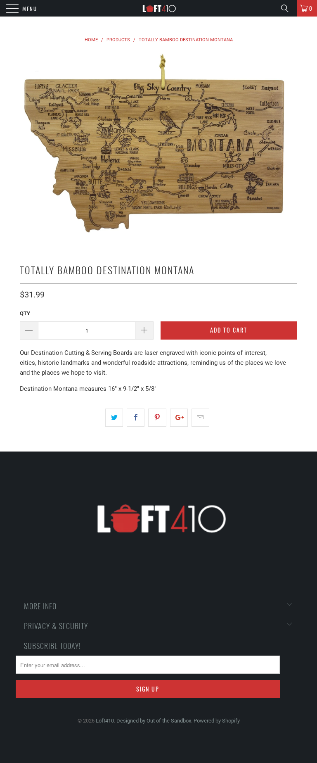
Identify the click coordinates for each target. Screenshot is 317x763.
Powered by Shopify (217, 721)
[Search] (287, 8)
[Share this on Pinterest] (157, 418)
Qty (25, 313)
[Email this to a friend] (200, 418)
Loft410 (105, 721)
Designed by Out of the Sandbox (153, 721)
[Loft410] (158, 8)
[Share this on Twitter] (114, 418)
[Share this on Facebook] (135, 418)
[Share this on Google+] (179, 418)
